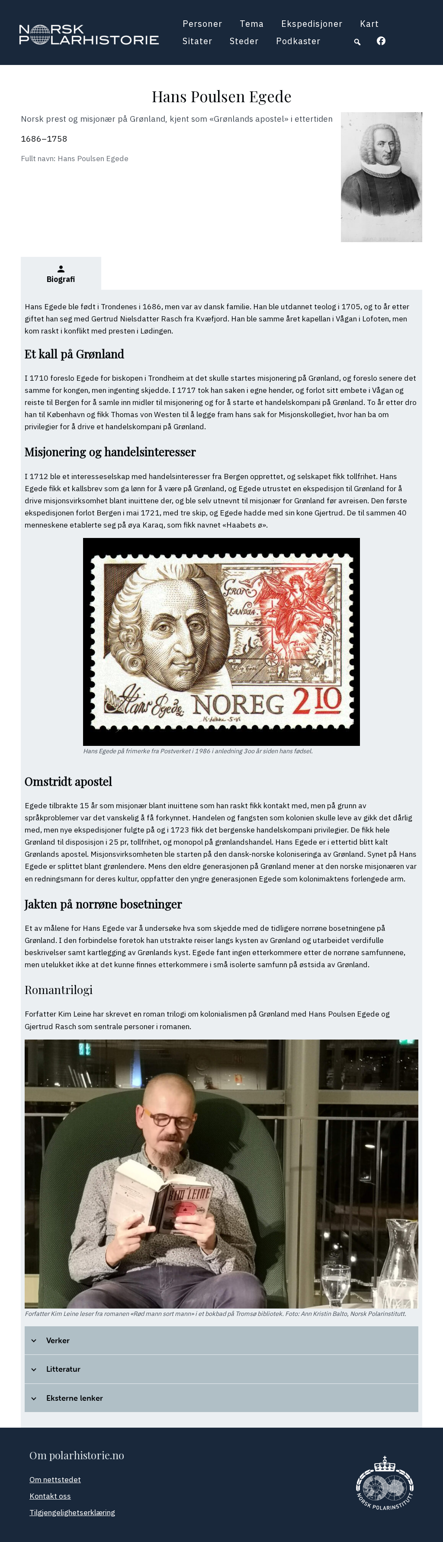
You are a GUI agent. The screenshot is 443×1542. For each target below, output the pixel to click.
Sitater (197, 41)
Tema (252, 23)
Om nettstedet (55, 1479)
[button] (357, 42)
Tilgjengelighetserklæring (72, 1512)
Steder (244, 41)
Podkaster (298, 41)
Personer (202, 23)
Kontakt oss (50, 1496)
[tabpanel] (221, 858)
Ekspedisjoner (312, 23)
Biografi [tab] (61, 274)
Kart (369, 23)
